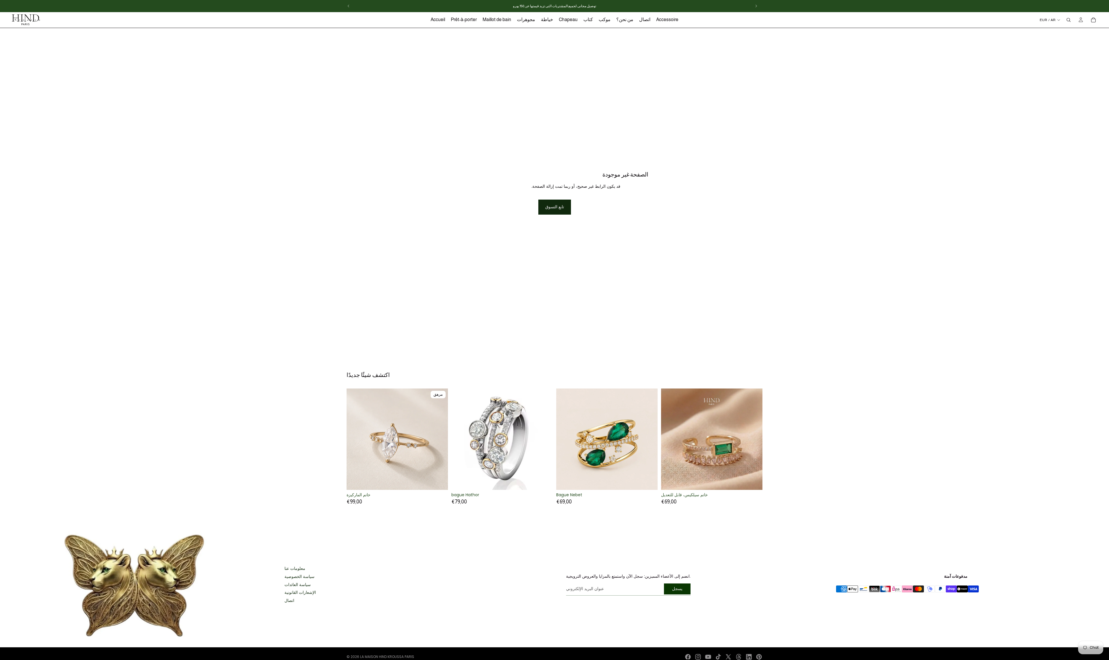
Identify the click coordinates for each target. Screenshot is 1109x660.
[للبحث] (1068, 20)
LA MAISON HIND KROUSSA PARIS (387, 656)
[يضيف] (648, 481)
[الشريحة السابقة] (355, 439)
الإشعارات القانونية (300, 592)
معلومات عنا (294, 568)
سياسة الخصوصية (299, 576)
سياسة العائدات (297, 585)
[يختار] (544, 481)
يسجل (677, 589)
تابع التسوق (554, 207)
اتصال (289, 600)
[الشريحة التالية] (439, 439)
